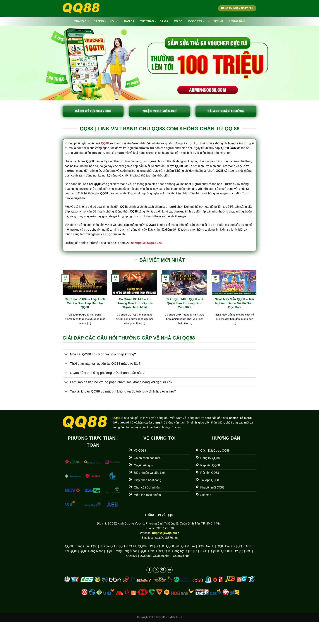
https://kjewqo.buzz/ (148, 242)
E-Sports (195, 21)
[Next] (257, 302)
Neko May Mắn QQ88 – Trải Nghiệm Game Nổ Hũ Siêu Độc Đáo (234, 303)
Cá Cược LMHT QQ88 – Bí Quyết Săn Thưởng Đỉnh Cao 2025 (184, 303)
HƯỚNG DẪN (236, 21)
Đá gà (164, 21)
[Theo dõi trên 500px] (170, 570)
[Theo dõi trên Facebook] (149, 570)
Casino (99, 21)
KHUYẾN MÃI (216, 21)
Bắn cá (129, 21)
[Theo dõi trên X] (156, 570)
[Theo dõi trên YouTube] (163, 570)
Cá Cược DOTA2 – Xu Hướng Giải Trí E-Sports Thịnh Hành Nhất (134, 303)
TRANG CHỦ (82, 21)
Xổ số (178, 21)
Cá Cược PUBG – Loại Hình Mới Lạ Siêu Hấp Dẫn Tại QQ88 (85, 303)
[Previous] (62, 302)
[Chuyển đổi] (66, 355)
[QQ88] (81, 8)
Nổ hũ (114, 21)
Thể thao (147, 21)
